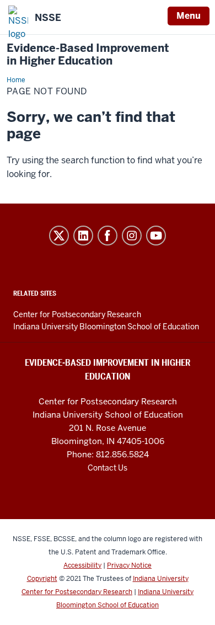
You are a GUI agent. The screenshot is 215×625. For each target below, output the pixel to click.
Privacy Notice (129, 565)
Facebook (107, 235)
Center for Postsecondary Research (77, 314)
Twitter (59, 235)
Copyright (42, 578)
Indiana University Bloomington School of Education (106, 327)
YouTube (156, 235)
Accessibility (82, 565)
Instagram (132, 235)
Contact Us (107, 468)
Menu (188, 16)
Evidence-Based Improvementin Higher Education (88, 54)
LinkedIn (83, 235)
